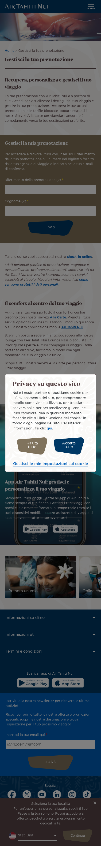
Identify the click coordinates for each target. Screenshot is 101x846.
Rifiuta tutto (32, 445)
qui (49, 428)
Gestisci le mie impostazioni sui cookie (50, 464)
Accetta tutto (69, 445)
